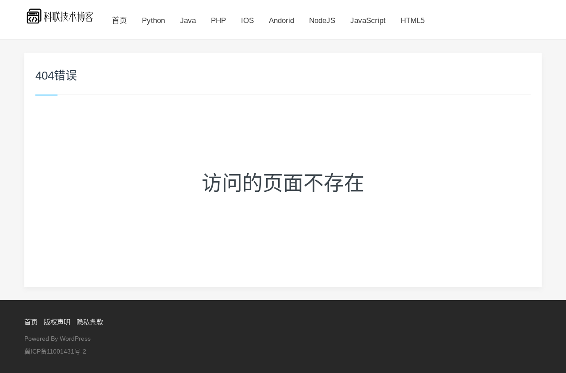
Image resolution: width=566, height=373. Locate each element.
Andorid (281, 20)
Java (188, 20)
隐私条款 (89, 322)
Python (153, 20)
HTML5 (412, 20)
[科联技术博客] (60, 16)
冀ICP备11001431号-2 (55, 351)
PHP (218, 20)
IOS (247, 20)
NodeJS (322, 20)
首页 (119, 20)
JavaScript (368, 20)
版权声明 (57, 322)
